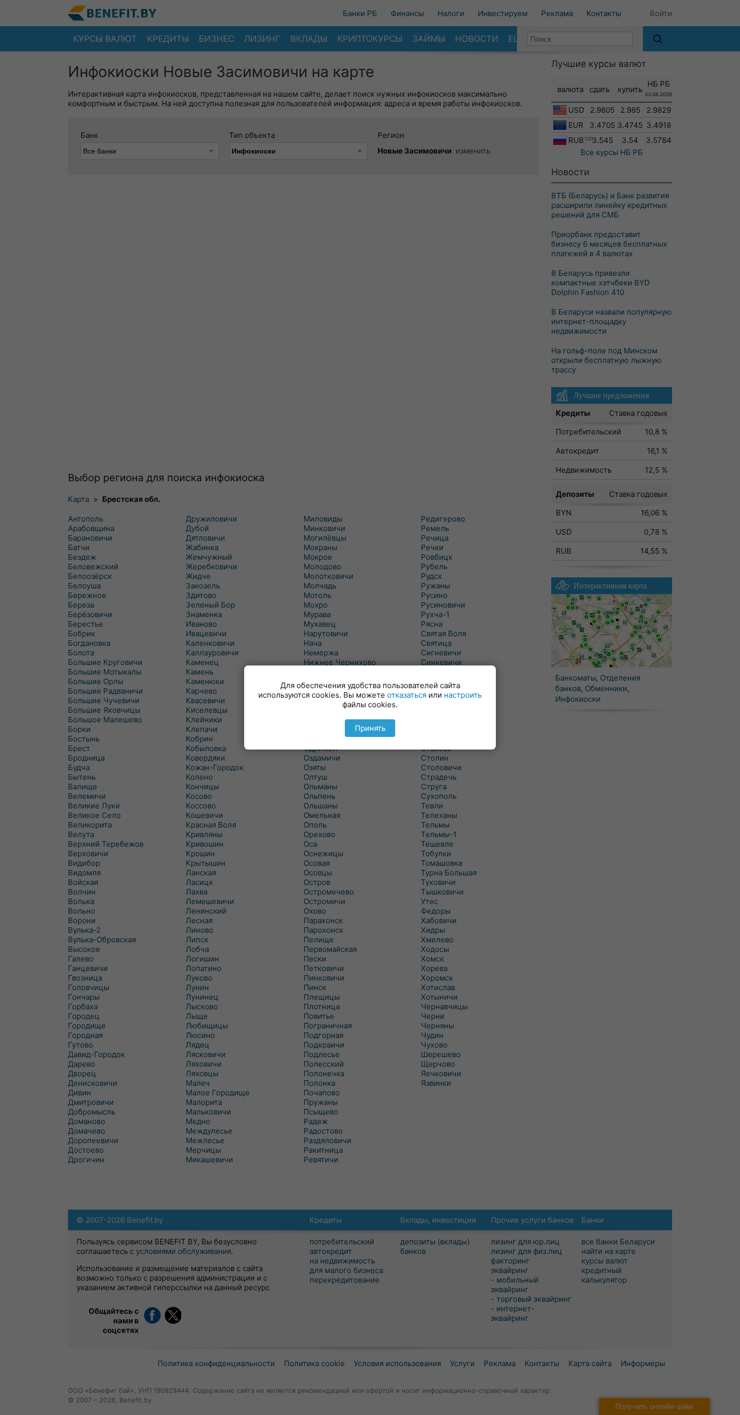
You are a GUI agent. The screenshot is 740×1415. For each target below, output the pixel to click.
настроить (463, 695)
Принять (370, 728)
